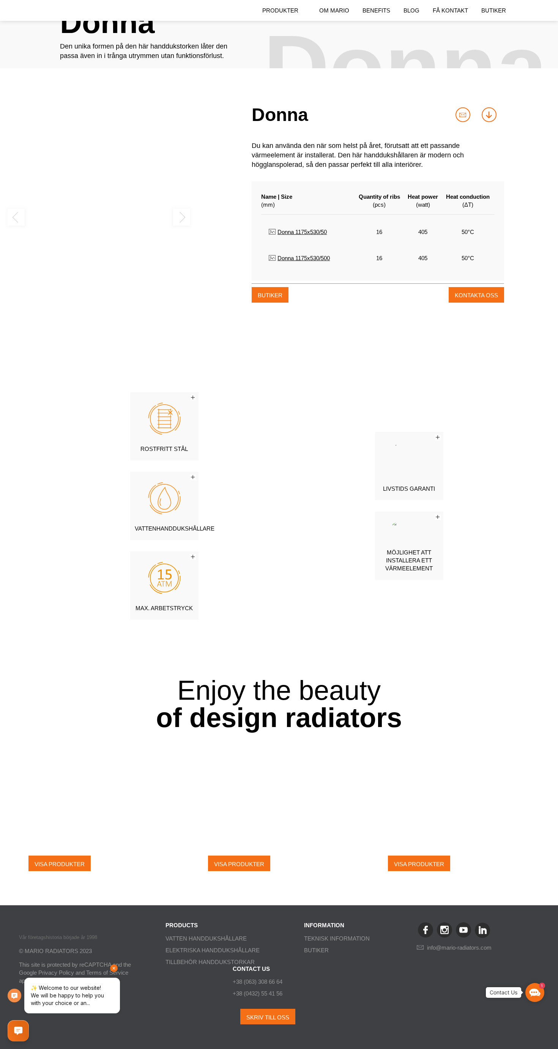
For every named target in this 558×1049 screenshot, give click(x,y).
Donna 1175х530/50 (302, 232)
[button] (16, 217)
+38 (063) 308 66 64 (257, 981)
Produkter (280, 10)
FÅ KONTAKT (450, 10)
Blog (411, 10)
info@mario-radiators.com (459, 947)
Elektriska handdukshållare (213, 950)
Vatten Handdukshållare (206, 938)
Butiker (493, 10)
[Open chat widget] (18, 1030)
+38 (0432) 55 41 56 (257, 993)
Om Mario (334, 10)
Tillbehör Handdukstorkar (210, 962)
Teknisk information (337, 938)
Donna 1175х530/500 (303, 258)
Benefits (376, 10)
